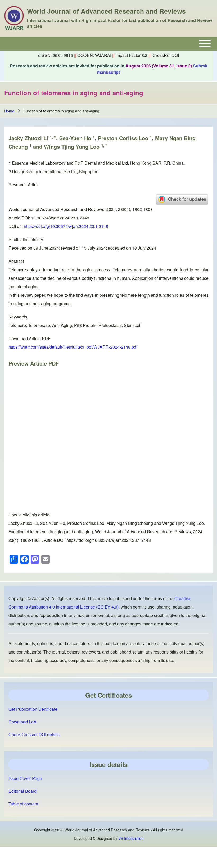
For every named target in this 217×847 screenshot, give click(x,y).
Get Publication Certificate (32, 709)
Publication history (25, 239)
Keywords (17, 317)
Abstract (16, 261)
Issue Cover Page (25, 778)
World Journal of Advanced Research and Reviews (106, 11)
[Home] (14, 18)
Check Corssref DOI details (34, 734)
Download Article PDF (29, 338)
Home (9, 111)
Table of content (23, 804)
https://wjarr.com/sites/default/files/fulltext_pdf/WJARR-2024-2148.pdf (72, 347)
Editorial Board (22, 791)
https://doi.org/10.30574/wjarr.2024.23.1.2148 (66, 226)
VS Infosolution (130, 838)
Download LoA (22, 722)
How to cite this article (28, 515)
